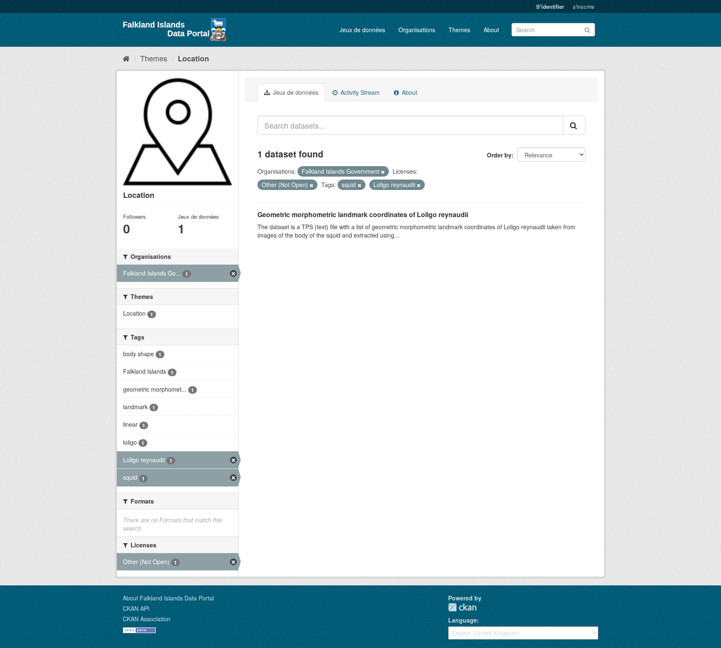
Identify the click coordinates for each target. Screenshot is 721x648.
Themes (459, 29)
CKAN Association (146, 619)
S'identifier (550, 6)
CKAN (462, 607)
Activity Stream (359, 92)
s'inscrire (583, 6)
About (491, 29)
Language (462, 620)
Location (193, 58)
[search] (574, 125)
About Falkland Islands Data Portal (168, 598)
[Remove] (383, 171)
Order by (499, 155)
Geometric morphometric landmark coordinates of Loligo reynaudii (362, 214)
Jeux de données (362, 29)
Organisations (416, 29)
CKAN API (136, 608)
